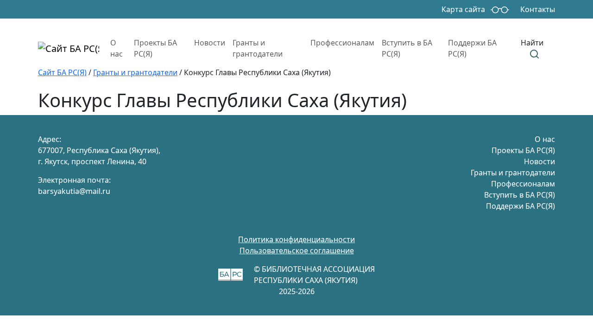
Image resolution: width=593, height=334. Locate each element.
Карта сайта (463, 9)
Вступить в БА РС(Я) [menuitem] (407, 48)
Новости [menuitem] (209, 43)
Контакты (537, 9)
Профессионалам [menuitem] (342, 43)
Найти (532, 43)
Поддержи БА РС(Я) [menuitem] (472, 48)
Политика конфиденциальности (296, 239)
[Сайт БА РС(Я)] (68, 48)
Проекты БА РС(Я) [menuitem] (155, 48)
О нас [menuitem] (116, 48)
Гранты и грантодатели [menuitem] (258, 48)
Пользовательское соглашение (297, 250)
